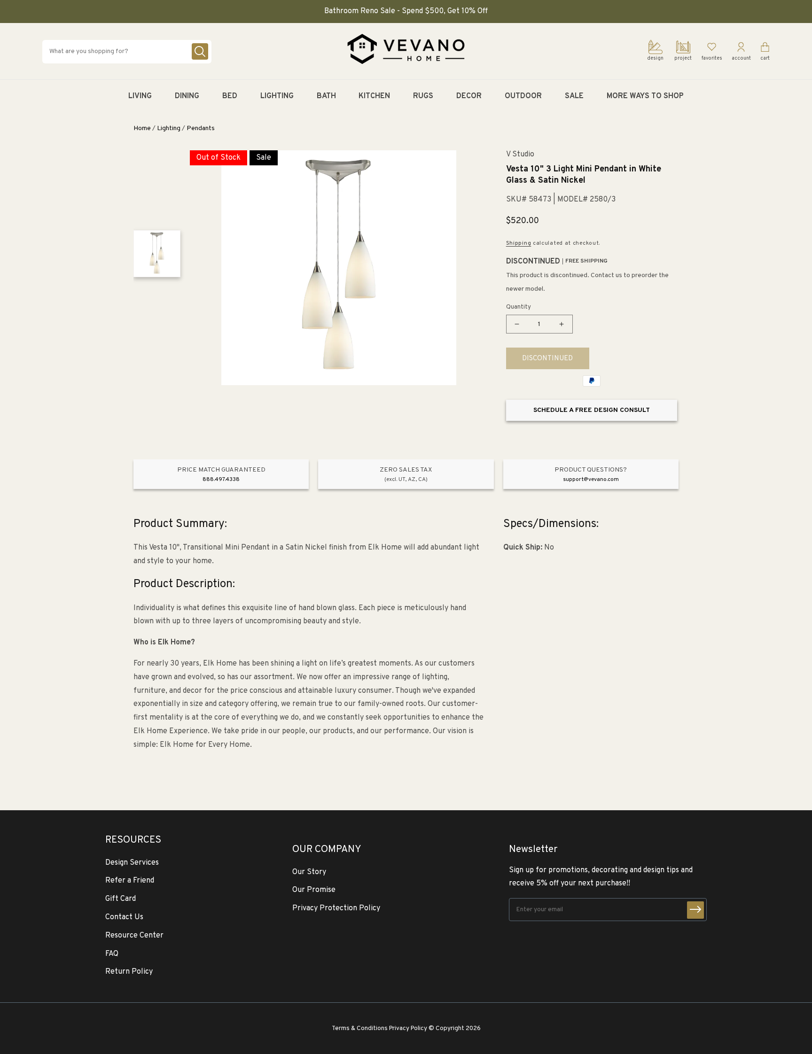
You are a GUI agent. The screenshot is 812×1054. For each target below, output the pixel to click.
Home (142, 128)
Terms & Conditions (360, 1028)
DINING (187, 96)
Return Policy (129, 971)
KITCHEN (374, 96)
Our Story (309, 872)
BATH (326, 96)
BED (229, 96)
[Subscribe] (695, 910)
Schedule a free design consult (591, 410)
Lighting (168, 128)
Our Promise (314, 890)
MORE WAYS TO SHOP (645, 96)
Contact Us (124, 917)
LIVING (140, 96)
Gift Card (120, 899)
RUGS (423, 96)
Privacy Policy (408, 1028)
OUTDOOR (523, 96)
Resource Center (134, 935)
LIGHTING (277, 96)
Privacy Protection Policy (336, 908)
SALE (574, 96)
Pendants (201, 128)
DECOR (469, 96)
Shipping (518, 243)
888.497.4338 (221, 479)
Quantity (518, 307)
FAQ (111, 954)
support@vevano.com (591, 479)
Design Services (132, 863)
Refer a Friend (129, 880)
